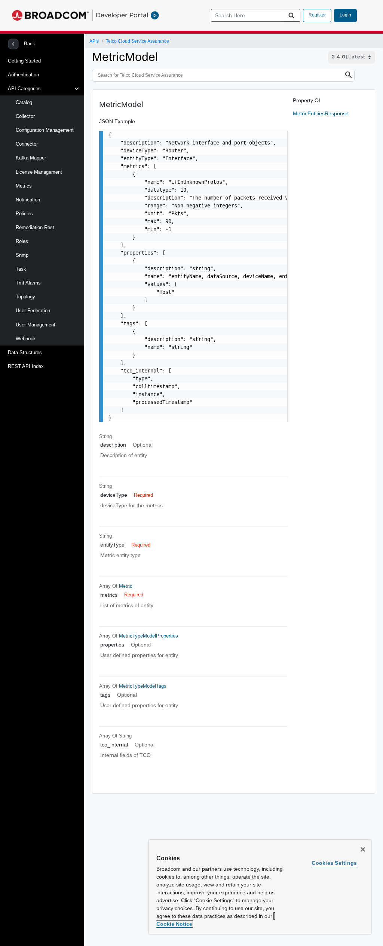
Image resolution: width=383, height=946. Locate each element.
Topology (25, 296)
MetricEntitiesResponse (321, 113)
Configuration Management (45, 130)
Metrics (24, 186)
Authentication (23, 74)
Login (345, 15)
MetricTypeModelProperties (148, 636)
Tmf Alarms (28, 283)
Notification (28, 200)
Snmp (22, 255)
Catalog (24, 102)
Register (317, 15)
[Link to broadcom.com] (50, 15)
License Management (39, 172)
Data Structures (25, 352)
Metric (125, 586)
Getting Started (24, 61)
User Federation (33, 310)
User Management (35, 325)
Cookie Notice (174, 924)
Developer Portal (122, 15)
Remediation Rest (35, 227)
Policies (24, 213)
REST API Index (26, 366)
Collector (25, 116)
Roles (22, 241)
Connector (27, 144)
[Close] (363, 849)
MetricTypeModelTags (142, 686)
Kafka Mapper (31, 158)
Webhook (26, 338)
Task (21, 269)
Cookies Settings (334, 863)
